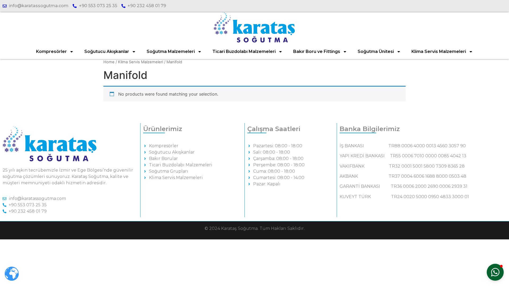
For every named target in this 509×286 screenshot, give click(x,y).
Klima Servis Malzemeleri (438, 51)
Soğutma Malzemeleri (171, 51)
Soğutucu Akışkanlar (106, 51)
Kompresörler (51, 51)
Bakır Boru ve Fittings (316, 51)
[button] (495, 272)
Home (109, 62)
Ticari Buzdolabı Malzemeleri (244, 51)
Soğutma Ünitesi (376, 51)
